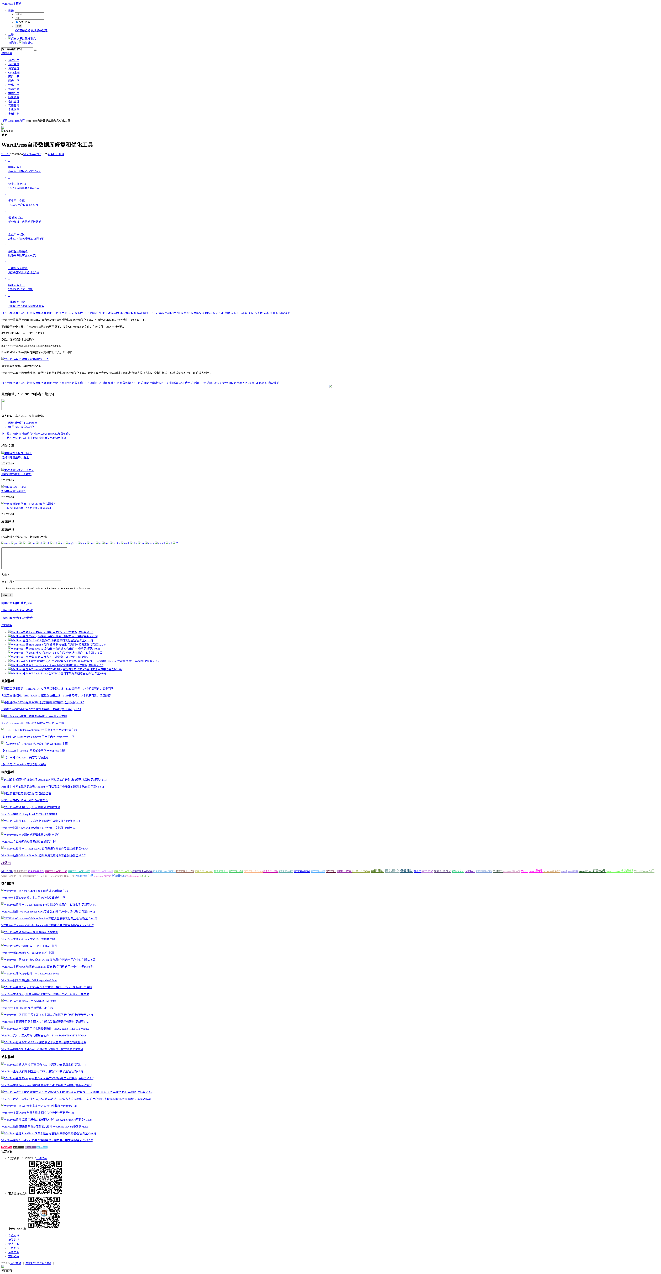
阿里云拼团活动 (36, 871)
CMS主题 (14, 72)
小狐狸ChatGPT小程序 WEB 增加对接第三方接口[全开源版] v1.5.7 (41, 709)
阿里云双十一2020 (204, 871)
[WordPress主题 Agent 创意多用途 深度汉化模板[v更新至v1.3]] (39, 1105)
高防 (211, 313)
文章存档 (13, 1235)
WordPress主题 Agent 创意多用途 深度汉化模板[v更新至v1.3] (37, 1112)
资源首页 (13, 60)
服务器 (417, 871)
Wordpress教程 (532, 871)
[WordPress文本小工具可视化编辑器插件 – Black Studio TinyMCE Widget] (45, 1028)
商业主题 (15, 1263)
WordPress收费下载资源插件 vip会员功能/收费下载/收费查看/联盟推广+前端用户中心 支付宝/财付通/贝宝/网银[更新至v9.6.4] (76, 1099)
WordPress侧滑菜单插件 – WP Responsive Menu (29, 980)
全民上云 (30, 1147)
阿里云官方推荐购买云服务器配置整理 (24, 800)
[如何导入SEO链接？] (15, 487)
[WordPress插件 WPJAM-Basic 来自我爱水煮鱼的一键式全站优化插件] (43, 1042)
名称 (5, 574)
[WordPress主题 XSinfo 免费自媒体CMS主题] (28, 1001)
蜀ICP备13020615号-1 (38, 1263)
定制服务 (13, 113)
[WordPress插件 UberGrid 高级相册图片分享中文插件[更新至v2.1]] (41, 821)
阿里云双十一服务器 (142, 871)
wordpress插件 (569, 871)
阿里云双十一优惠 (185, 871)
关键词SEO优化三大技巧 (16, 474)
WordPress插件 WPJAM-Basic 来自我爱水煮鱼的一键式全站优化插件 (42, 1049)
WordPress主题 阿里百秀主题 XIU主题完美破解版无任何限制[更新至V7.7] (45, 1021)
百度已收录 (57, 154)
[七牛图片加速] (82, 1263)
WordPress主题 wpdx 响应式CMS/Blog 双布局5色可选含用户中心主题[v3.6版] (47, 966)
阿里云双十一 (221, 871)
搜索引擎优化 (442, 871)
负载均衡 (127, 313)
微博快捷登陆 (39, 30)
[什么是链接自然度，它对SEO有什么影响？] (28, 503)
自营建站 (283, 313)
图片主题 (13, 76)
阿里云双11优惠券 (302, 871)
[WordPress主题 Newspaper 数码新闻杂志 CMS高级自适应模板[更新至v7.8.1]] (47, 1078)
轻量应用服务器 (32, 313)
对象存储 (110, 313)
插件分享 (13, 93)
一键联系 (41, 1158)
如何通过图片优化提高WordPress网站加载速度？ (36, 433)
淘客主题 (13, 89)
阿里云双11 (331, 871)
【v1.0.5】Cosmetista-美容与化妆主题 (23, 764)
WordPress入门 (644, 871)
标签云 (6, 863)
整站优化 (427, 871)
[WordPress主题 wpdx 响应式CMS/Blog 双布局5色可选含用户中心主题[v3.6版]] (48, 959)
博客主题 (13, 68)
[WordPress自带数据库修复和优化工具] (25, 359)
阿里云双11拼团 (286, 871)
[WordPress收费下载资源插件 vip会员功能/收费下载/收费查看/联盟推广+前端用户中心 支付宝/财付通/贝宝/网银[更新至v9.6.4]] (77, 1092)
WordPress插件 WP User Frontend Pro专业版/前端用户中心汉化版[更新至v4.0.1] (48, 911)
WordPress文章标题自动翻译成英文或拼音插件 (29, 841)
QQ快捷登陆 (22, 30)
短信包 (226, 313)
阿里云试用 (7, 871)
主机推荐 (13, 109)
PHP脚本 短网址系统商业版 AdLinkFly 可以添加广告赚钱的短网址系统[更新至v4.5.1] (52, 786)
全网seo (470, 871)
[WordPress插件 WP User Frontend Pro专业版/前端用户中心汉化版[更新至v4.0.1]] (49, 904)
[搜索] (35, 50)
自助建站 (377, 871)
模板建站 (406, 871)
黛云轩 (5, 154)
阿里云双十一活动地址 (102, 871)
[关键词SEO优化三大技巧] (17, 470)
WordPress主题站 (11, 3)
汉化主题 (13, 84)
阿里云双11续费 (236, 871)
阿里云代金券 (361, 871)
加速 (89, 382)
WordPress (119, 875)
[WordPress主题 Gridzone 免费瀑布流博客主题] (29, 932)
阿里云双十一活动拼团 (79, 871)
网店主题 (13, 80)
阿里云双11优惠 (318, 871)
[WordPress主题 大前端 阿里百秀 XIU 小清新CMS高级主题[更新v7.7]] (43, 1064)
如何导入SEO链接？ (13, 491)
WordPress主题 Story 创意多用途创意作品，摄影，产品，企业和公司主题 (45, 994)
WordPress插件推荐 (551, 871)
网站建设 (392, 871)
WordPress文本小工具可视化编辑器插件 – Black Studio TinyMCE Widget (43, 1035)
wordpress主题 (84, 875)
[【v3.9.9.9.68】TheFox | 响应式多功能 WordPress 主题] (34, 743)
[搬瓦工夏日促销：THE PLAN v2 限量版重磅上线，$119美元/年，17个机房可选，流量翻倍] (57, 688)
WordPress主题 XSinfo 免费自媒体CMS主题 (27, 1007)
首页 (4, 120)
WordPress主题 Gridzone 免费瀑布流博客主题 (28, 939)
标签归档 (13, 1239)
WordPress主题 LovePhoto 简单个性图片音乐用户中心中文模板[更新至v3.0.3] (47, 1140)
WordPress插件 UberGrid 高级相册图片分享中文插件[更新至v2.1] (39, 827)
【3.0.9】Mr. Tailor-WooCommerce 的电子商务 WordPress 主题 (37, 736)
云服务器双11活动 (484, 871)
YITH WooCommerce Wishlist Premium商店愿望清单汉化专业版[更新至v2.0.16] (47, 925)
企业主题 (13, 64)
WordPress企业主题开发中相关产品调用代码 (33, 438)
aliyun (147, 876)
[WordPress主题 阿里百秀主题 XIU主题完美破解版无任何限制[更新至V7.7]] (47, 1014)
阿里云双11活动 (270, 871)
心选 (253, 313)
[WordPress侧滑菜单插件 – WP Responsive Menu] (30, 973)
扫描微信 (13, 42)
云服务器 (9, 313)
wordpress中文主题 (102, 876)
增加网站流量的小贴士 (15, 457)
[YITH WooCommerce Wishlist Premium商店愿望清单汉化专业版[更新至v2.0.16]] (49, 918)
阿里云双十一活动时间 (56, 871)
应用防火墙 (194, 313)
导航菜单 (6, 53)
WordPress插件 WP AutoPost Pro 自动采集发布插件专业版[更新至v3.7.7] (43, 855)
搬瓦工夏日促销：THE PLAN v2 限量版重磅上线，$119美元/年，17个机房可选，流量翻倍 (56, 695)
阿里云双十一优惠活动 (164, 871)
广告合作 (13, 1248)
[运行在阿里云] (63, 1263)
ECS (141, 876)
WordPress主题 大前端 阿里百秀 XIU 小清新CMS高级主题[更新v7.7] (42, 1071)
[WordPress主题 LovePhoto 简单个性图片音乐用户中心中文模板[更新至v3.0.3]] (48, 1133)
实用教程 (13, 105)
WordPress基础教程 (619, 871)
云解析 (156, 313)
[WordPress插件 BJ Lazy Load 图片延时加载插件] (30, 807)
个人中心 (13, 1243)
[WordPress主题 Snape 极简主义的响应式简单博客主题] (34, 890)
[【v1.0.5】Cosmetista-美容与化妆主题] (25, 757)
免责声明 (13, 1252)
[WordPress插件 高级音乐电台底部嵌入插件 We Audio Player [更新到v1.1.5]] (46, 1119)
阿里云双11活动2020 (253, 871)
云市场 (241, 313)
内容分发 (92, 313)
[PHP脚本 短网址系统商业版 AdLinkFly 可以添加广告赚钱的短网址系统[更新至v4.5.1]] (54, 779)
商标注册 (267, 313)
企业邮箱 (174, 313)
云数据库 (55, 313)
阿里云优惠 (344, 871)
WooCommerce (132, 876)
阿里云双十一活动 (123, 871)
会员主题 (13, 101)
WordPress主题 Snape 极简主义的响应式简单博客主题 (33, 897)
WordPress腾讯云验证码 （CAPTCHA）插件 (28, 952)
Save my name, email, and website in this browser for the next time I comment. (48, 588)
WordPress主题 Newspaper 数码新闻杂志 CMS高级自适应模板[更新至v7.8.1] (46, 1085)
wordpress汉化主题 (511, 871)
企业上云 (18, 1147)
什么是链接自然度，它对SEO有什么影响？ (27, 508)
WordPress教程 (16, 120)
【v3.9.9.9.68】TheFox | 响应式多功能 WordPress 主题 (33, 750)
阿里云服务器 (21, 871)
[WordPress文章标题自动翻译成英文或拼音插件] (30, 834)
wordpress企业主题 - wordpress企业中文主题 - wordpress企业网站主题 (37, 876)
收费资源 (13, 97)
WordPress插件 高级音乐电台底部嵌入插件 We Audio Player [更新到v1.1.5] (45, 1126)
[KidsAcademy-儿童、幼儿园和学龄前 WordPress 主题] (34, 716)
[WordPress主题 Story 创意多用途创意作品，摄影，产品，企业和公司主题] (46, 987)
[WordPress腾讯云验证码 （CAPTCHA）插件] (29, 946)
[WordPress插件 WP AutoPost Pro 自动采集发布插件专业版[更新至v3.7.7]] (45, 848)
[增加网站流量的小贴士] (16, 453)
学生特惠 (42, 1147)
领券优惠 (6, 1147)
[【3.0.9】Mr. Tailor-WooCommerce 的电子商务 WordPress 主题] (39, 729)
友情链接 (13, 1256)
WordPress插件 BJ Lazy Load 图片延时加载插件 (29, 814)
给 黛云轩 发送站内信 (21, 427)
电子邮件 (7, 581)
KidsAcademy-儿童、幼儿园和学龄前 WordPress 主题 (32, 723)
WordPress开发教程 (592, 871)
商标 (259, 382)
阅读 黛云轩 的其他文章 (22, 422)
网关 (143, 313)
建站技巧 (458, 871)
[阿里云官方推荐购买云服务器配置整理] (26, 793)
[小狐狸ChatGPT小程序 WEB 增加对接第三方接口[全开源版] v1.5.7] (42, 702)
